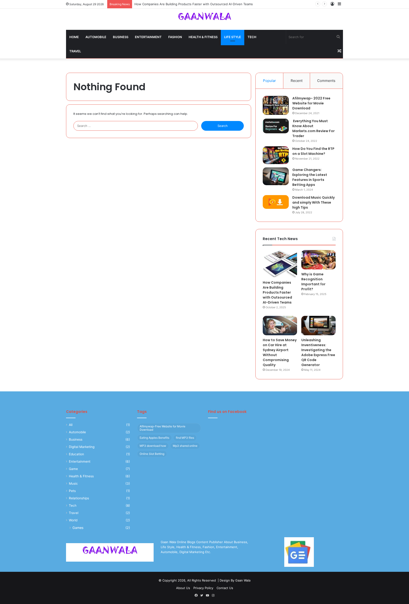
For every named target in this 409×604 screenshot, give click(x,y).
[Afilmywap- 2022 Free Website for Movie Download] (276, 105)
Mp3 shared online (185, 445)
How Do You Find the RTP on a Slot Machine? (313, 151)
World (73, 520)
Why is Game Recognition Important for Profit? (313, 281)
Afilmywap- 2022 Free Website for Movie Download (311, 103)
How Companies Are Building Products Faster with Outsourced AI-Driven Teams (193, 4)
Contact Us (225, 588)
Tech (252, 37)
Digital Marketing (81, 447)
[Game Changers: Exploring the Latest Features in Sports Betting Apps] (276, 176)
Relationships (79, 498)
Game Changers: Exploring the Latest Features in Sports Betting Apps (309, 177)
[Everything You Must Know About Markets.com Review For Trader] (276, 126)
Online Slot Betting (152, 454)
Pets (72, 491)
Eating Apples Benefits (154, 437)
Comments (326, 80)
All (70, 425)
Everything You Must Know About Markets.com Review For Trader (313, 128)
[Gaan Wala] (204, 18)
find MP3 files (185, 437)
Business (120, 37)
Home (74, 37)
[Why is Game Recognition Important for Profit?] (318, 259)
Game (73, 469)
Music (73, 483)
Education (76, 454)
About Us (183, 588)
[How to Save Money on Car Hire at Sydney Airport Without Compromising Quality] (280, 325)
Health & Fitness (203, 37)
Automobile (95, 37)
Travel (75, 51)
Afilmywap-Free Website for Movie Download (162, 428)
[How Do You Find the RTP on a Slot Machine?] (276, 155)
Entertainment (148, 37)
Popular (269, 80)
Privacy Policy (203, 588)
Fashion (175, 37)
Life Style (232, 37)
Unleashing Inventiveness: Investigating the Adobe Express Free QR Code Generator (318, 352)
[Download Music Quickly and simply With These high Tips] (276, 202)
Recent (296, 80)
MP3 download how (153, 445)
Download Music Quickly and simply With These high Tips (313, 202)
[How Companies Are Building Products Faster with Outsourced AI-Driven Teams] (280, 264)
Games (77, 528)
